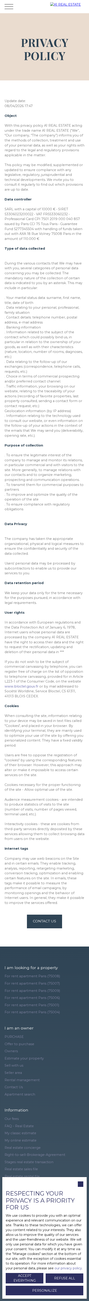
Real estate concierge (23, 1148)
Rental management (22, 1080)
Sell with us (14, 1065)
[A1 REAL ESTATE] (68, 6)
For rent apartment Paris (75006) (32, 998)
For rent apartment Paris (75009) (32, 991)
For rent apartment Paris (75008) (32, 976)
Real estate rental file (22, 1176)
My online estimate (21, 1140)
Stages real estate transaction (29, 1162)
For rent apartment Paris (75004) (32, 1012)
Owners (11, 1051)
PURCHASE (14, 1037)
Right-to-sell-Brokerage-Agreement (35, 1155)
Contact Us (14, 1087)
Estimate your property (24, 1058)
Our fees (12, 1119)
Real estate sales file (21, 1169)
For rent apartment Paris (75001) (32, 1005)
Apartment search (20, 1094)
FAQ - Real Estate (19, 1126)
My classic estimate (20, 1133)
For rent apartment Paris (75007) (32, 983)
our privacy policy (68, 1268)
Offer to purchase (19, 1044)
